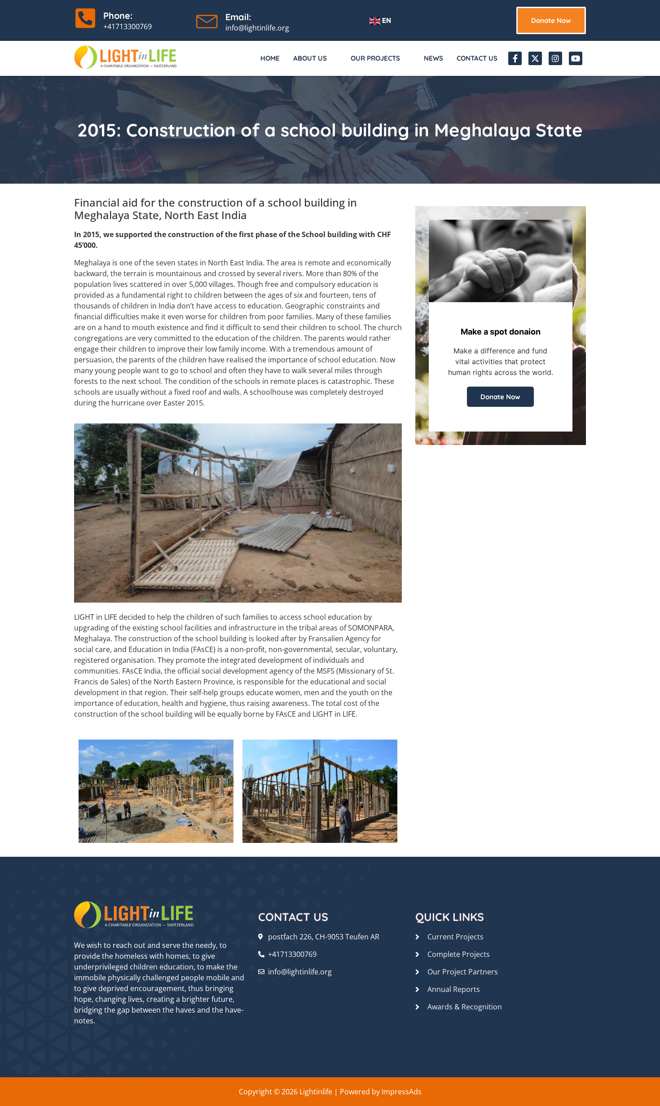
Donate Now (500, 396)
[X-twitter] (535, 58)
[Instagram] (555, 58)
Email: (238, 16)
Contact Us (477, 58)
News (433, 58)
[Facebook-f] (515, 58)
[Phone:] (85, 18)
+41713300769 (127, 26)
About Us (310, 58)
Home (270, 58)
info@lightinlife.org (257, 28)
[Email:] (207, 19)
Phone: (117, 15)
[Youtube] (575, 58)
